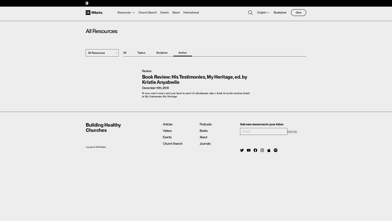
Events (164, 12)
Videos (167, 131)
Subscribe (292, 132)
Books (204, 131)
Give (298, 12)
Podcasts (206, 124)
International (191, 12)
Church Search (147, 12)
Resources (124, 12)
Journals (205, 143)
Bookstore (280, 12)
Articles (168, 124)
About (176, 12)
